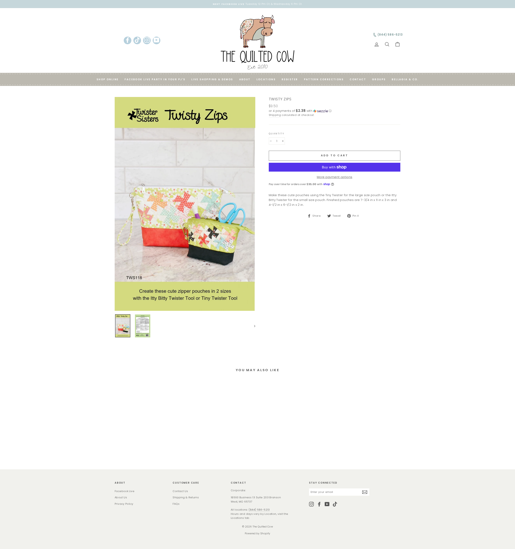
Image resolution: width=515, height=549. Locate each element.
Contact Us (180, 491)
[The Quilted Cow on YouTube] (327, 504)
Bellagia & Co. (405, 79)
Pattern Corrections (324, 79)
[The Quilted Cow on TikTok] (335, 504)
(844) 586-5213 (259, 509)
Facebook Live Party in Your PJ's (155, 79)
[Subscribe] (364, 491)
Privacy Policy (124, 504)
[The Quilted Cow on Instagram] (311, 504)
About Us (121, 497)
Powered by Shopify (257, 533)
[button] (334, 111)
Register (290, 79)
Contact (358, 79)
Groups (379, 79)
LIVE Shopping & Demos (212, 79)
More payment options (334, 177)
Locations (266, 79)
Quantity (276, 133)
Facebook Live (124, 491)
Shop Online (107, 79)
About (244, 79)
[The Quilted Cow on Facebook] (319, 504)
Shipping (275, 115)
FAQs (176, 504)
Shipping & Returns (186, 497)
